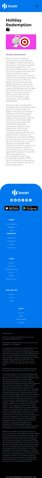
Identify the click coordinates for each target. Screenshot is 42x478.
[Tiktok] (30, 200)
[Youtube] (19, 200)
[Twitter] (15, 200)
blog (21, 308)
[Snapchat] (26, 200)
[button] (37, 6)
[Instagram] (22, 200)
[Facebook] (11, 200)
